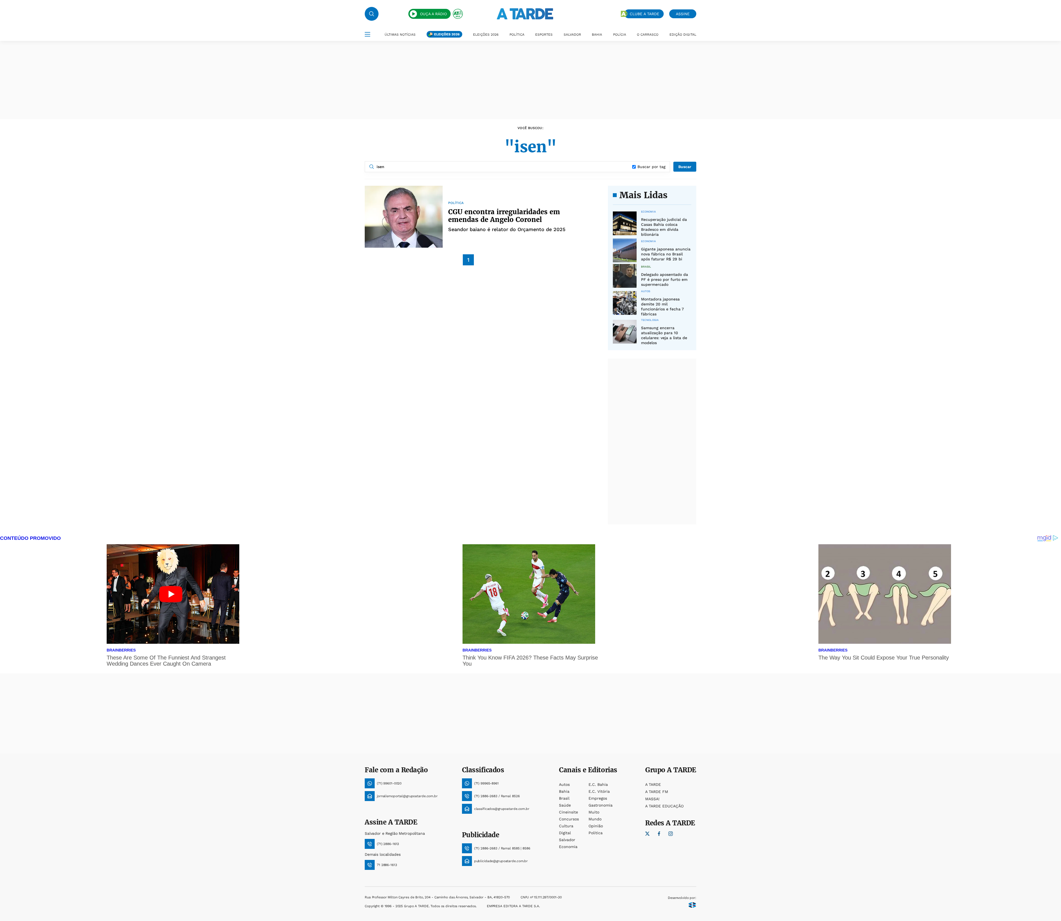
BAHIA (597, 34)
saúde (565, 805)
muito (594, 812)
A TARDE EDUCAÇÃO (664, 806)
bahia (564, 791)
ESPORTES (544, 34)
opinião (596, 826)
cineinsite (568, 812)
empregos (598, 798)
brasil (564, 798)
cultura (566, 826)
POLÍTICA (517, 34)
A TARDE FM (656, 791)
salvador (567, 840)
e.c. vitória (599, 791)
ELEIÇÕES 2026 (446, 34)
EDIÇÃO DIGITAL (682, 34)
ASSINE (683, 14)
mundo (595, 819)
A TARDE (653, 784)
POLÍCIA (619, 34)
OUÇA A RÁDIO (433, 14)
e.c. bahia (598, 784)
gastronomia (601, 805)
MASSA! (652, 799)
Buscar (684, 166)
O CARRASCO (647, 34)
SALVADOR (572, 34)
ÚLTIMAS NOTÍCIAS (400, 34)
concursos (569, 819)
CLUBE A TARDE (644, 14)
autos (564, 784)
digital (565, 833)
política (596, 833)
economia (568, 846)
